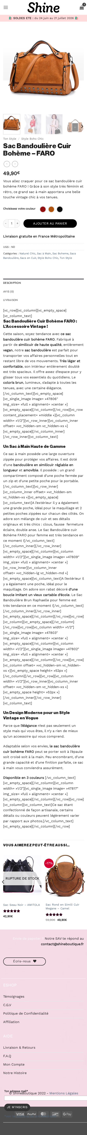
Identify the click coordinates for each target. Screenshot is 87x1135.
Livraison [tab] (10, 300)
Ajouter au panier (50, 223)
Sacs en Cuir (28, 257)
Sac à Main (44, 253)
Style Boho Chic (32, 138)
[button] (5, 7)
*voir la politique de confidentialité (30, 1116)
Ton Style (9, 138)
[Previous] (10, 70)
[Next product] (7, 164)
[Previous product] (15, 164)
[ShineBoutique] (43, 7)
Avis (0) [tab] (8, 292)
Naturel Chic (27, 253)
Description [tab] (12, 283)
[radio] (43, 209)
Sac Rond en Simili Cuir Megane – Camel (62, 906)
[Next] (77, 70)
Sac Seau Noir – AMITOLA (21, 904)
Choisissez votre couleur (19, 208)
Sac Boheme (60, 253)
